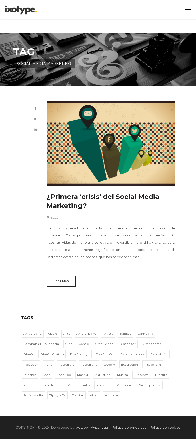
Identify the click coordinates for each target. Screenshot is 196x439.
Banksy (125, 333)
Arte (66, 333)
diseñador (128, 344)
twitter (78, 395)
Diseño (28, 354)
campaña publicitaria (41, 344)
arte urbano (86, 333)
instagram (152, 364)
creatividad (104, 344)
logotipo (64, 375)
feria (49, 364)
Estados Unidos (133, 354)
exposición (159, 354)
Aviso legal (100, 427)
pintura (161, 375)
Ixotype (81, 427)
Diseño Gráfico (52, 354)
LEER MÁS (61, 281)
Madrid (82, 375)
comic (84, 344)
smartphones (150, 385)
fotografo (67, 364)
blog (54, 217)
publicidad (52, 385)
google (109, 364)
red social (125, 385)
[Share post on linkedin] (35, 130)
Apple (52, 333)
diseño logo (80, 354)
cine (68, 344)
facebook (30, 364)
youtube (111, 395)
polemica (30, 385)
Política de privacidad (129, 427)
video (94, 395)
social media (33, 395)
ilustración (129, 364)
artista (108, 333)
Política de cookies (164, 427)
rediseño (103, 385)
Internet (29, 375)
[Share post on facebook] (35, 108)
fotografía (89, 364)
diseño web (105, 354)
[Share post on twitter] (35, 119)
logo (46, 375)
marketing (102, 375)
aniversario (32, 333)
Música (122, 375)
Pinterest (141, 375)
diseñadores (151, 344)
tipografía (57, 395)
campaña (145, 333)
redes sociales (79, 385)
